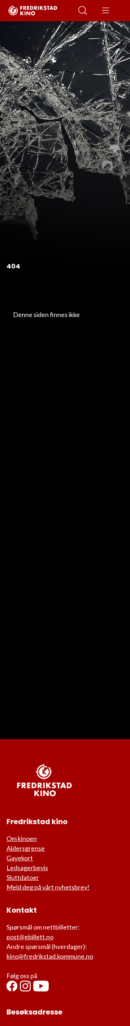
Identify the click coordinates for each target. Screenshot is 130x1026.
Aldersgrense (25, 848)
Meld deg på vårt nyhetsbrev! (48, 887)
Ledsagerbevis (27, 868)
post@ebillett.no (29, 937)
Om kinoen (21, 838)
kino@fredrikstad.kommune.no (49, 956)
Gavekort (19, 858)
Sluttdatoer (22, 877)
